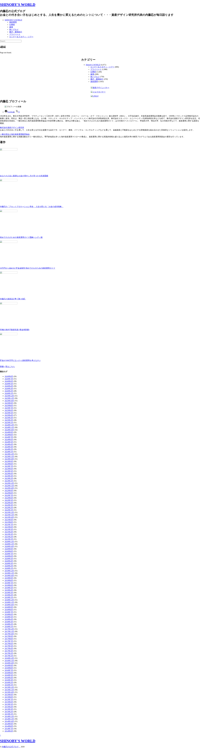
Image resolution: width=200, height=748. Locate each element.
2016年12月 (9, 658)
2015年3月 (9, 709)
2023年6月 (9, 469)
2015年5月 (9, 704)
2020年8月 (9, 551)
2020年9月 (9, 549)
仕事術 (12, 25)
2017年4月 (9, 648)
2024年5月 (9, 442)
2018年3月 (9, 622)
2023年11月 (9, 457)
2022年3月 (9, 505)
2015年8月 (9, 697)
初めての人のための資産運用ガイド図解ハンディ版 (21, 237)
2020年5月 (9, 559)
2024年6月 (9, 440)
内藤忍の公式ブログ (11, 747)
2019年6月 (9, 585)
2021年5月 (9, 529)
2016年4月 (9, 678)
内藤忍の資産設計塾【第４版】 (13, 299)
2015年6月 (9, 702)
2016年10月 (9, 663)
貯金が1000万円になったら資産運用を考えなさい (20, 360)
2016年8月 (9, 668)
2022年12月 (9, 483)
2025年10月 (9, 401)
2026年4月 (9, 386)
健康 (11, 27)
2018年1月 (9, 627)
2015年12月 (9, 687)
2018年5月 (9, 617)
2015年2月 (9, 712)
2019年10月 (9, 576)
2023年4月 (9, 474)
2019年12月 (9, 571)
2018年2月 (9, 624)
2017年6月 (9, 644)
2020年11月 (9, 544)
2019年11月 (9, 573)
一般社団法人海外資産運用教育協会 (15, 134)
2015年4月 (9, 707)
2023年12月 (9, 454)
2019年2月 (9, 595)
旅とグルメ (14, 29)
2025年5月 (9, 413)
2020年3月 (9, 563)
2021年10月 (9, 517)
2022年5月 (9, 500)
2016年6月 (9, 673)
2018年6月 (9, 614)
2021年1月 (9, 539)
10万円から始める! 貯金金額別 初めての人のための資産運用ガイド (27, 268)
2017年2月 (9, 653)
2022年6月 (9, 498)
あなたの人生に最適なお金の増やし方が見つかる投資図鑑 (24, 176)
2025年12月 (9, 396)
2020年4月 (9, 561)
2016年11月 (9, 661)
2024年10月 (9, 430)
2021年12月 (9, 512)
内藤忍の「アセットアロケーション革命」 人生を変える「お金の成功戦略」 (31, 207)
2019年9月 (9, 578)
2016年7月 (9, 670)
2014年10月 (9, 721)
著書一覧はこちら (7, 367)
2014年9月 (9, 724)
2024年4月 (9, 444)
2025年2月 (9, 420)
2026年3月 (9, 389)
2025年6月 (9, 410)
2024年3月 (9, 447)
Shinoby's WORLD (93, 65)
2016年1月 (9, 685)
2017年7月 (9, 641)
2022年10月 (9, 488)
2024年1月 (9, 452)
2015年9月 (9, 695)
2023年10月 (9, 459)
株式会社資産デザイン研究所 (12, 128)
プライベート (14, 34)
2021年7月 (9, 525)
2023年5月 (9, 471)
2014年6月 (9, 731)
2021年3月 (9, 534)
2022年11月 (9, 486)
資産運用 (13, 22)
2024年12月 (9, 425)
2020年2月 (9, 566)
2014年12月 (9, 716)
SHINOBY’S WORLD (13, 20)
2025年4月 (9, 415)
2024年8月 (9, 435)
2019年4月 (9, 590)
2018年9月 (9, 607)
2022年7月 (9, 495)
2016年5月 (9, 675)
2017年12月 (9, 629)
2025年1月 (9, 423)
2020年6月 (9, 556)
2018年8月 (9, 610)
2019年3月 (9, 593)
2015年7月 (9, 699)
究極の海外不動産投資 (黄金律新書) (14, 330)
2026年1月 (9, 393)
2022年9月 (9, 491)
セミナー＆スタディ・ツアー (21, 37)
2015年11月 (9, 690)
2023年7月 (9, 466)
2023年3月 (9, 476)
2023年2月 (9, 478)
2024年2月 (9, 449)
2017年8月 (9, 639)
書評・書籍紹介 (15, 32)
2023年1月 (9, 481)
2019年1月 (9, 597)
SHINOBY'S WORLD (17, 4)
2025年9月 (9, 403)
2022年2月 (9, 508)
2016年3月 (9, 680)
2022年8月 (9, 493)
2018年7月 (9, 612)
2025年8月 (9, 406)
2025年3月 (9, 418)
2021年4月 (9, 532)
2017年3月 (9, 651)
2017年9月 (9, 636)
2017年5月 (9, 646)
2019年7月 (9, 583)
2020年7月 (9, 554)
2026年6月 (9, 381)
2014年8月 (9, 726)
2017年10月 (9, 634)
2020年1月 (9, 568)
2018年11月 (9, 602)
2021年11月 (9, 515)
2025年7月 (9, 408)
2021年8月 (9, 522)
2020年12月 (9, 542)
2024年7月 (9, 437)
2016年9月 (9, 665)
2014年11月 (9, 719)
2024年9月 (9, 432)
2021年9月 (9, 520)
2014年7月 (9, 729)
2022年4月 (9, 503)
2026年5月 (9, 384)
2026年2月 (9, 391)
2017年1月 (9, 656)
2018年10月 (9, 605)
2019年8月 (9, 580)
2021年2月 (9, 537)
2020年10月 (9, 546)
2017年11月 (9, 631)
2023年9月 (9, 461)
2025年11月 (9, 398)
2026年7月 (9, 379)
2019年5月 (9, 588)
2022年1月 (9, 510)
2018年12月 (9, 600)
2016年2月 (9, 682)
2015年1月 (9, 714)
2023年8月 (9, 464)
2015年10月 (9, 692)
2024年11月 (9, 427)
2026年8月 (9, 376)
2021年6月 (9, 527)
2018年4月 (9, 619)
